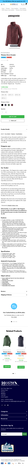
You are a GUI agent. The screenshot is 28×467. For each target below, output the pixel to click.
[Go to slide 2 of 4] (13, 321)
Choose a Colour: (5, 102)
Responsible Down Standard (8, 285)
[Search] (4, 4)
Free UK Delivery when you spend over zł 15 (14, 1)
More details (14, 317)
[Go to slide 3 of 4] (14, 321)
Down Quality (5, 282)
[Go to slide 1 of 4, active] (11, 321)
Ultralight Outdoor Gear (13, 205)
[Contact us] (22, 4)
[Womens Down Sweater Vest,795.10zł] (21, 341)
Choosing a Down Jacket (7, 280)
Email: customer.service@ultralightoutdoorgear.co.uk (13, 401)
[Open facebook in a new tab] (2, 405)
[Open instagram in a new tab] (5, 405)
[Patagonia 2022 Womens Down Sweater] (12, 48)
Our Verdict (7, 134)
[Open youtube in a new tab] (8, 405)
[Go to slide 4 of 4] (16, 321)
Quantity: (3, 109)
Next (25, 347)
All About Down (5, 283)
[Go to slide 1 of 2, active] (13, 373)
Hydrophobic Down (6, 284)
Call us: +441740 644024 (7, 399)
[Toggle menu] (1, 4)
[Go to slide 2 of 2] (14, 373)
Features (13, 134)
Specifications (19, 134)
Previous (2, 347)
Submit (24, 434)
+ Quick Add (7, 366)
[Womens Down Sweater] (8, 48)
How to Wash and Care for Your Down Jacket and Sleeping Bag (13, 278)
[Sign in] (24, 4)
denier (15, 263)
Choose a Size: (5, 92)
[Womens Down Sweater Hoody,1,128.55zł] (7, 341)
